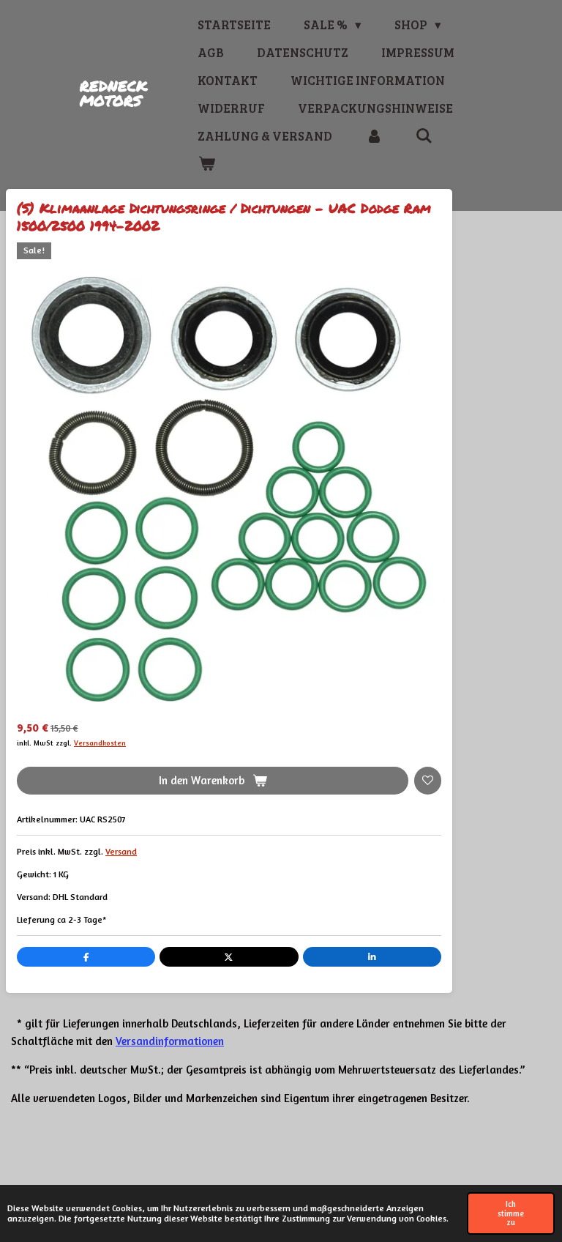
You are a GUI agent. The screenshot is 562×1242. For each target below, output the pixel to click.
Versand (121, 851)
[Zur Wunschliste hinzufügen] (428, 781)
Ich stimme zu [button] (511, 1213)
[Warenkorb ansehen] (206, 164)
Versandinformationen (170, 1041)
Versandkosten (100, 742)
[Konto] (374, 136)
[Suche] (424, 136)
